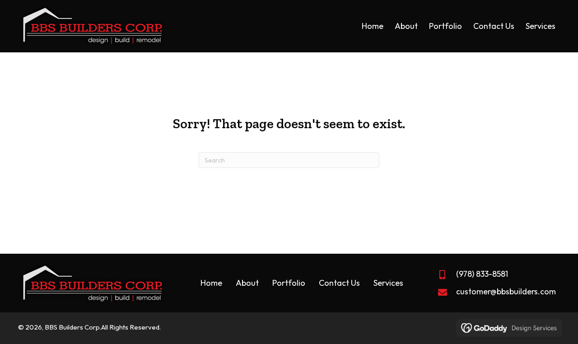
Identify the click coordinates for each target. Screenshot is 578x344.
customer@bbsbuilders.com (506, 291)
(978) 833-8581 (482, 274)
